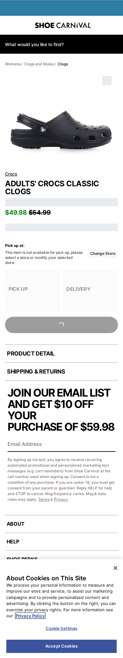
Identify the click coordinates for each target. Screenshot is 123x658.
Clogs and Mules (39, 64)
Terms (44, 499)
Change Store (102, 253)
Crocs (11, 173)
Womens (12, 64)
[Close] (115, 568)
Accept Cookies (61, 646)
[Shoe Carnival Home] (63, 25)
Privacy (61, 499)
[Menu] (9, 25)
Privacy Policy (30, 615)
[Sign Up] (108, 444)
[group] (32, 291)
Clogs (63, 64)
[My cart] (115, 25)
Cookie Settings (62, 628)
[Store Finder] (24, 25)
